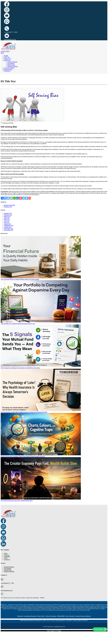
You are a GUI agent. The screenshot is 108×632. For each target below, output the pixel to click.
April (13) (7, 218)
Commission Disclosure (30, 616)
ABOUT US (7, 58)
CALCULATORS (9, 68)
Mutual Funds (11, 65)
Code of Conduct (69, 616)
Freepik (52, 630)
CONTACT (7, 71)
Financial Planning (12, 62)
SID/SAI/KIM (60, 616)
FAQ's (6, 558)
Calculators (7, 556)
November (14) (8, 228)
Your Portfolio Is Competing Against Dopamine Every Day (18, 323)
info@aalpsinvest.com (10, 39)
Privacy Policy (41, 616)
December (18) (8, 230)
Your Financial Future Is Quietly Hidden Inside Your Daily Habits (20, 279)
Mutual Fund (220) (9, 205)
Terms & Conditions (51, 616)
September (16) (8, 225)
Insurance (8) (8, 206)
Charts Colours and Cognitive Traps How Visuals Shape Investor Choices (23, 456)
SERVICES (7, 60)
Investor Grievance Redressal (83, 616)
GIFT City (7, 57)
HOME (6, 55)
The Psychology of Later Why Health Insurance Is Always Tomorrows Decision (24, 412)
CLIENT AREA (5, 51)
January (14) (8, 213)
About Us (6, 555)
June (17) (7, 221)
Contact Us (7, 559)
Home (5, 553)
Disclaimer (20, 616)
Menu (2, 53)
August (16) (7, 224)
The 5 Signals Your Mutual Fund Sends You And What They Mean (20, 368)
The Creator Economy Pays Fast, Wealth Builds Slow (17, 500)
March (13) (7, 216)
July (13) (6, 222)
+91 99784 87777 (5, 583)
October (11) (7, 227)
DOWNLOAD (8, 69)
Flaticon (59, 630)
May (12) (6, 219)
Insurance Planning (12, 66)
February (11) (8, 215)
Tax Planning (11, 63)
